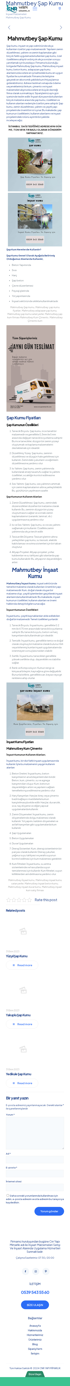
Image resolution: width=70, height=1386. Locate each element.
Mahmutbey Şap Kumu (18, 17)
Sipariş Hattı (35, 1348)
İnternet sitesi (14, 1181)
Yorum (10, 1114)
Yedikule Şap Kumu (18, 1074)
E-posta (11, 1167)
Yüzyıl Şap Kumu (16, 956)
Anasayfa (35, 1325)
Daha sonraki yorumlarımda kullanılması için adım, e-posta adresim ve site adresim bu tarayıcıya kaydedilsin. (35, 1199)
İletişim (35, 1353)
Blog (35, 1344)
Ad (8, 1153)
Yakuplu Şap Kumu (18, 1015)
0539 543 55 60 (35, 1292)
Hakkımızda (35, 1330)
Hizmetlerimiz (35, 1334)
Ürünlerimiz (35, 1339)
